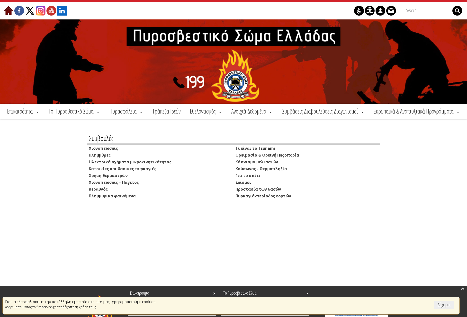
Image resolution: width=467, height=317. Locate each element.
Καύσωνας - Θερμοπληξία (261, 168)
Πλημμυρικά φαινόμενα (112, 196)
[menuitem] (23, 111)
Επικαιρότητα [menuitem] (139, 293)
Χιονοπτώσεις (103, 148)
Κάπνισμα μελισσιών (256, 161)
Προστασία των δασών (258, 189)
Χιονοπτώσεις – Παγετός (114, 182)
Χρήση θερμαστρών (108, 175)
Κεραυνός (98, 189)
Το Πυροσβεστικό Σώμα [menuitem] (239, 293)
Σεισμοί (243, 182)
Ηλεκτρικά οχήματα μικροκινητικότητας (130, 161)
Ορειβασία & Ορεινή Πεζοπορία (267, 155)
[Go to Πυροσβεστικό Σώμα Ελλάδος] (233, 61)
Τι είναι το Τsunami (255, 148)
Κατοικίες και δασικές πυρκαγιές (122, 168)
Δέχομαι (444, 304)
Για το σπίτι (247, 175)
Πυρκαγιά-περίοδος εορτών (263, 196)
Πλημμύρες (100, 155)
